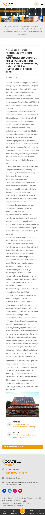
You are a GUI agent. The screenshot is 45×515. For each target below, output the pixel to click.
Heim (9, 26)
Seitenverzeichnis (18, 503)
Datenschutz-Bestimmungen (13, 506)
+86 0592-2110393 (17, 473)
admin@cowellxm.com (14, 478)
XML (28, 503)
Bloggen (6, 503)
